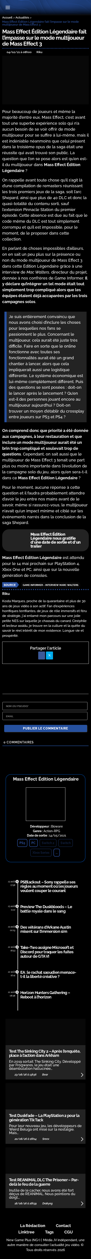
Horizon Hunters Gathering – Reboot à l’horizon (45, 994)
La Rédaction (32, 1225)
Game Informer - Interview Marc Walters (50, 585)
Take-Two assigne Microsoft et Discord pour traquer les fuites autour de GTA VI (47, 952)
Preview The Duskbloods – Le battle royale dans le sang (46, 908)
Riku (6, 594)
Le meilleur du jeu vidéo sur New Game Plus (45, 8)
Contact (63, 1225)
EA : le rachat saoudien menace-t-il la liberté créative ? (48, 974)
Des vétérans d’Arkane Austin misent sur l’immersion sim (45, 929)
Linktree (26, 1232)
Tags (49, 1232)
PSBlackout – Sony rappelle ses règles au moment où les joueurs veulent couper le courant (49, 886)
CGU (68, 1232)
